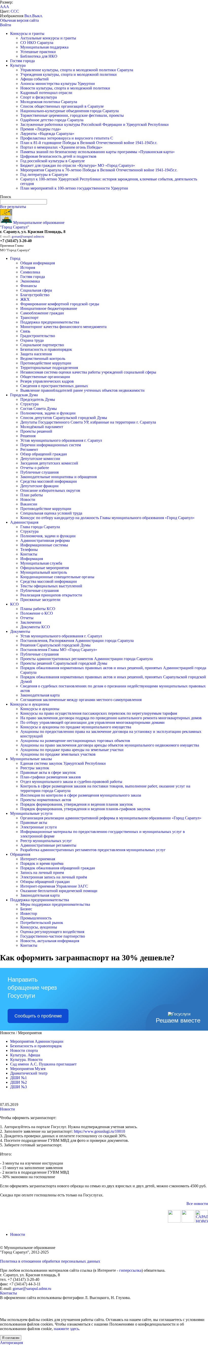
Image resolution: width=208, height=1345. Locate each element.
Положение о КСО (36, 613)
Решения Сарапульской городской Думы (55, 645)
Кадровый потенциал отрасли (46, 92)
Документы (20, 631)
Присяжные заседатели (40, 599)
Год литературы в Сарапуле (44, 174)
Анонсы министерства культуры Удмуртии (57, 83)
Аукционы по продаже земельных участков (58, 754)
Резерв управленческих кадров (47, 381)
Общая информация (37, 263)
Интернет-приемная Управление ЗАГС (54, 886)
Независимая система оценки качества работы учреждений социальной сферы (88, 372)
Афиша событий (34, 79)
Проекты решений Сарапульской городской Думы (63, 663)
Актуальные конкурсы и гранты (48, 38)
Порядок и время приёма (41, 863)
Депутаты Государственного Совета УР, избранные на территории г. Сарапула (88, 422)
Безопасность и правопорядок (46, 349)
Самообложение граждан (42, 313)
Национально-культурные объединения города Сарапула (69, 111)
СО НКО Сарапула (36, 42)
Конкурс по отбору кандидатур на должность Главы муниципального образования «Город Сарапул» (107, 518)
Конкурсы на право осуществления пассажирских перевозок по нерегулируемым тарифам (98, 713)
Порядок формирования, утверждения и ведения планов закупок (76, 804)
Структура (29, 404)
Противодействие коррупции (45, 363)
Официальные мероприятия (44, 568)
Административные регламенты (48, 845)
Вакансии (28, 504)
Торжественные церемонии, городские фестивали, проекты (72, 115)
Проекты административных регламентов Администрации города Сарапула (86, 659)
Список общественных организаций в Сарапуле (62, 106)
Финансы (28, 286)
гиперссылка (130, 1270)
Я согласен (10, 1338)
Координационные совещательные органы (57, 577)
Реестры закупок (34, 768)
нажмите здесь (66, 1329)
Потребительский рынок (41, 922)
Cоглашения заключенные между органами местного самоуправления (81, 700)
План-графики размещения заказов (50, 777)
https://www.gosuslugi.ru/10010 (99, 1131)
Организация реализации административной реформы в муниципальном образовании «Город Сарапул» (110, 818)
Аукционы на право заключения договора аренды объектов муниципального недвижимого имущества (109, 745)
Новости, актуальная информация (49, 941)
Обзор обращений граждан (43, 454)
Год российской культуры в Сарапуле (52, 161)
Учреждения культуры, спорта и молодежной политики (68, 74)
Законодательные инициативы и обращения (58, 477)
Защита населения (36, 354)
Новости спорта (24, 1050)
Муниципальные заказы (31, 759)
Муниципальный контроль (43, 572)
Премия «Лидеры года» (40, 129)
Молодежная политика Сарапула (48, 102)
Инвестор (28, 913)
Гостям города (22, 61)
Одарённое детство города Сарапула (51, 120)
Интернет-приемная (37, 859)
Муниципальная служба (41, 563)
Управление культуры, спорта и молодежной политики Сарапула (76, 70)
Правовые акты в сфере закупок (48, 772)
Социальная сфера (36, 290)
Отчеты (26, 618)
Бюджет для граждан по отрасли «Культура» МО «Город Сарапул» (77, 165)
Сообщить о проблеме (38, 1015)
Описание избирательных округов (50, 490)
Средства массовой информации (48, 481)
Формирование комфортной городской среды (59, 304)
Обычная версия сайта (19, 20)
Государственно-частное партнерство (52, 936)
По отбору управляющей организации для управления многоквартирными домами (92, 722)
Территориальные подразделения (49, 367)
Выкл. (37, 16)
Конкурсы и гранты (27, 33)
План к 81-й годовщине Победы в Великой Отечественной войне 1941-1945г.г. (88, 143)
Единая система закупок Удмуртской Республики (63, 763)
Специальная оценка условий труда (51, 513)
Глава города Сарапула (40, 527)
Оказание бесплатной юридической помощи (58, 891)
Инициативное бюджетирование (48, 308)
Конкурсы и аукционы (29, 704)
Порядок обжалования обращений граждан (57, 868)
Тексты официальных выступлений (51, 586)
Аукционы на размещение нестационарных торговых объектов (75, 740)
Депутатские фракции (39, 486)
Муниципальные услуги (31, 813)
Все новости (197, 1203)
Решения (28, 436)
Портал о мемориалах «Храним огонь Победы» (61, 147)
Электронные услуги (38, 827)
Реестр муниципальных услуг (46, 841)
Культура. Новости (26, 1059)
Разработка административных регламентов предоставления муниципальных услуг (93, 850)
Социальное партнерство (42, 345)
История (27, 267)
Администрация (24, 522)
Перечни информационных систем (50, 445)
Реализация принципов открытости (51, 595)
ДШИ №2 (18, 1082)
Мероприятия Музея (27, 1068)
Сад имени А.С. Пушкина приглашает (43, 1064)
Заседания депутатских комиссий (49, 463)
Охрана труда (32, 340)
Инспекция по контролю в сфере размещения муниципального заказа (80, 795)
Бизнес (26, 909)
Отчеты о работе (34, 468)
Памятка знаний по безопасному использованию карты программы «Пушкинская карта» (97, 152)
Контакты (28, 554)
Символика (30, 272)
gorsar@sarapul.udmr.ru (28, 236)
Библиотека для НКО (38, 56)
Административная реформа (45, 540)
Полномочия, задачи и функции (48, 413)
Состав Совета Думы (38, 408)
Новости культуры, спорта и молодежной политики (65, 88)
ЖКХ (25, 299)
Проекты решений (36, 431)
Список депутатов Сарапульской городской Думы (63, 417)
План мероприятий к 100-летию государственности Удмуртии (74, 188)
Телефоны (29, 549)
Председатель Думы (37, 399)
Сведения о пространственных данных (54, 386)
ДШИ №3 (18, 1087)
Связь (25, 331)
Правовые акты (33, 822)
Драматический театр (28, 1073)
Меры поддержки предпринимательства (55, 904)
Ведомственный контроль (42, 358)
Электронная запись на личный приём (53, 877)
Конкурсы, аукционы (38, 927)
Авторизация (11, 1342)
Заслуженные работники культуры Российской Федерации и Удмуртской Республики (94, 124)
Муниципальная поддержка (44, 47)
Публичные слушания (39, 472)
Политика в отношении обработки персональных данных (50, 1261)
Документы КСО (35, 627)
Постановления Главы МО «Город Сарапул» (58, 649)
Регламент (29, 449)
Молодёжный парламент (41, 427)
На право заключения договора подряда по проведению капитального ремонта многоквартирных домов (111, 718)
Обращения (20, 854)
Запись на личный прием (42, 872)
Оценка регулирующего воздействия (52, 932)
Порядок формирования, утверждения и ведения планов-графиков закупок (85, 809)
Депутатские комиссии (40, 458)
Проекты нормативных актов (45, 800)
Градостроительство (37, 336)
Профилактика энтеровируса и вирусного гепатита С (66, 138)
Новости (27, 499)
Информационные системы (44, 545)
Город (15, 258)
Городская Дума (24, 395)
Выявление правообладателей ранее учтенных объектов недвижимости (82, 390)
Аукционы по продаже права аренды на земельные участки (72, 750)
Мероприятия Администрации (36, 1041)
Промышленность (35, 918)
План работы (31, 495)
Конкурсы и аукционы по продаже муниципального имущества (75, 727)
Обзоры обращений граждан (45, 881)
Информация (31, 558)
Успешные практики (38, 52)
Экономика (30, 281)
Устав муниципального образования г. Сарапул (61, 440)
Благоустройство (34, 295)
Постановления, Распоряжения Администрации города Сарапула (77, 640)
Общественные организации (45, 377)
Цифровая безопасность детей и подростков (58, 156)
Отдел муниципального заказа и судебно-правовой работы (71, 781)
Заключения (30, 622)
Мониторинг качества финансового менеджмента (63, 326)
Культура (18, 65)
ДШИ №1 (18, 1078)
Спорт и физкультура (38, 97)
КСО (14, 604)
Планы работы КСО (37, 609)
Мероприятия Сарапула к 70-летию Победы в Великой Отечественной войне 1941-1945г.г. (98, 170)
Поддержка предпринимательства (49, 322)
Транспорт (29, 317)
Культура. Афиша (25, 1055)
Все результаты (13, 206)
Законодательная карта (40, 695)
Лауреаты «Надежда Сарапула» (47, 133)
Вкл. (28, 16)
